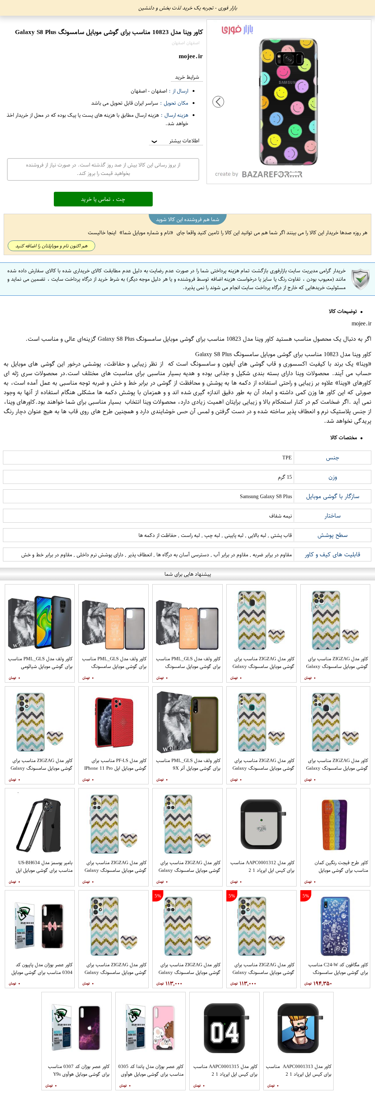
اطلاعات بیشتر (175, 141)
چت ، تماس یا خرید (103, 199)
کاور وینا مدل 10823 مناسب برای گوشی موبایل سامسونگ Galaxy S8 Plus (186, 339)
